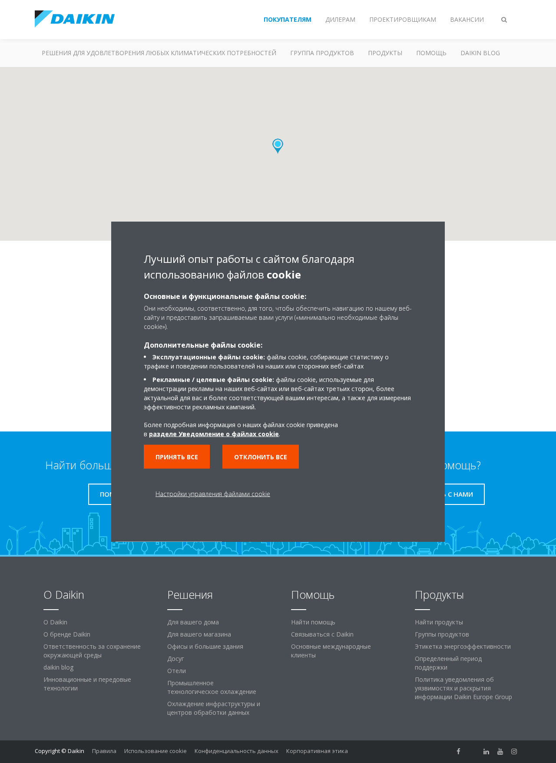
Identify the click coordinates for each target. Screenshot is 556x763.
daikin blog (58, 667)
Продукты (385, 53)
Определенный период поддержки (448, 662)
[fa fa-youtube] (500, 752)
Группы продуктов (442, 634)
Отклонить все (260, 457)
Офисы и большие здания (205, 646)
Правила (104, 751)
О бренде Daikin (66, 634)
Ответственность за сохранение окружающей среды (92, 650)
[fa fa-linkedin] (486, 752)
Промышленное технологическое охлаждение (211, 687)
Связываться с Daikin (322, 634)
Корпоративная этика (317, 751)
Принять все (177, 457)
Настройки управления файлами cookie (213, 494)
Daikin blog (480, 53)
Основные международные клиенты (331, 650)
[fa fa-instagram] (514, 752)
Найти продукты (439, 622)
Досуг (175, 658)
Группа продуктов (322, 53)
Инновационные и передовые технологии (87, 683)
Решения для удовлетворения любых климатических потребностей (159, 53)
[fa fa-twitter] (473, 752)
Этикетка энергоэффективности (463, 646)
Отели (176, 671)
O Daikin (55, 622)
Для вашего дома (193, 622)
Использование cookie (155, 751)
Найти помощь (313, 622)
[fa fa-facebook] (459, 752)
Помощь (431, 53)
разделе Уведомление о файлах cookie (214, 434)
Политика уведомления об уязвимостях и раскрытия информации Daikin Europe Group (463, 688)
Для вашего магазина (199, 634)
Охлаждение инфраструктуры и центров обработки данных (213, 708)
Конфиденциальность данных (236, 751)
